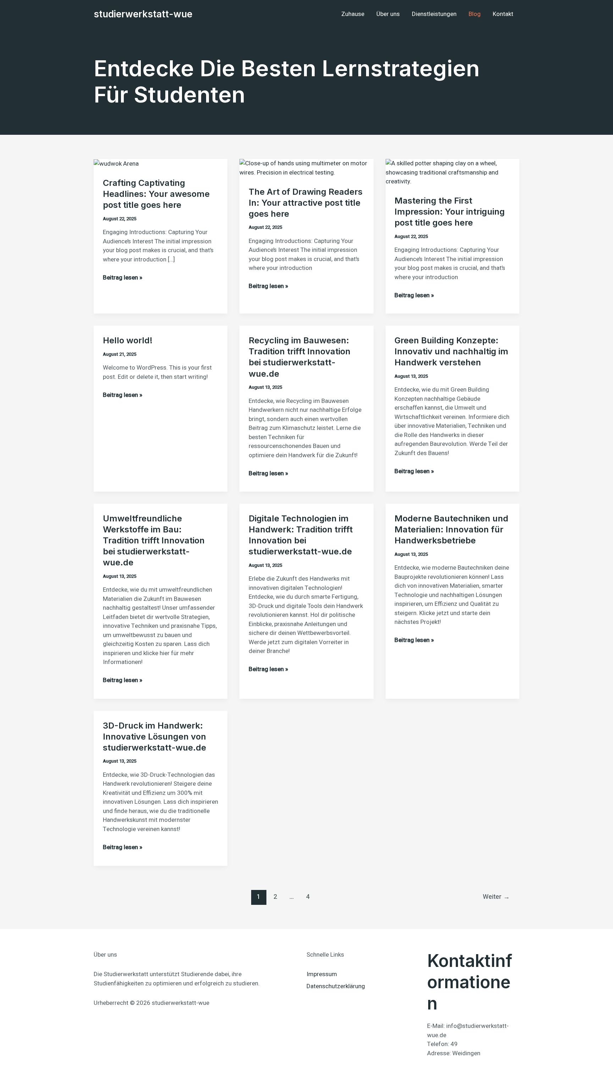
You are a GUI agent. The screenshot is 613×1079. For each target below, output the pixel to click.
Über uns (388, 14)
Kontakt (503, 14)
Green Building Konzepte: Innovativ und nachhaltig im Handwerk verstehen (451, 351)
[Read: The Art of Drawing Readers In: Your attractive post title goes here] (306, 167)
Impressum (321, 974)
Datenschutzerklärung (335, 986)
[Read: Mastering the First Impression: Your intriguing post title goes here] (452, 172)
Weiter (496, 897)
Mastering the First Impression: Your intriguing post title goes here (449, 211)
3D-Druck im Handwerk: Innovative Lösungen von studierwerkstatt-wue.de (154, 736)
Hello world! (128, 340)
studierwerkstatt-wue (143, 14)
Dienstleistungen (434, 14)
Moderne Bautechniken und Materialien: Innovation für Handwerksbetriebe (451, 529)
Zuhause (352, 14)
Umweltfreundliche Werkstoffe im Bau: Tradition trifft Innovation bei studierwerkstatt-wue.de (154, 540)
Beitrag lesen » (122, 277)
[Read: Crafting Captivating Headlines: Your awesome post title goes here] (116, 163)
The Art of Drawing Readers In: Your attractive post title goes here (306, 203)
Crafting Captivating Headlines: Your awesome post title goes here (156, 194)
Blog (475, 14)
